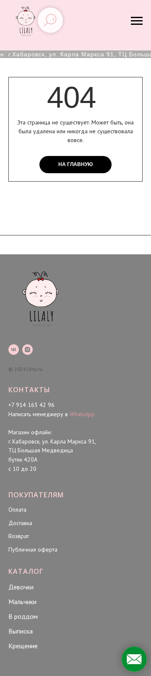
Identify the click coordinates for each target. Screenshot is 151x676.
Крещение (23, 646)
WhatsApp (82, 414)
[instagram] (27, 349)
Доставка (20, 523)
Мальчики (22, 601)
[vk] (13, 349)
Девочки (21, 587)
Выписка (20, 631)
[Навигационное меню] (137, 21)
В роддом (23, 616)
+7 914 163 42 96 (31, 405)
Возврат (18, 536)
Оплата (17, 509)
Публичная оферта (32, 549)
